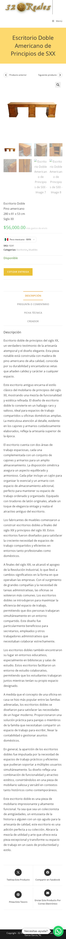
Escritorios (22, 249)
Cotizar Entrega (18, 271)
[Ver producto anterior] (6, 75)
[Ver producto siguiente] (60, 75)
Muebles (33, 249)
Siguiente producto (47, 74)
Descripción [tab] (33, 295)
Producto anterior (18, 74)
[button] (58, 85)
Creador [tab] (33, 321)
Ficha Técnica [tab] (33, 312)
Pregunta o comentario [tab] (33, 304)
